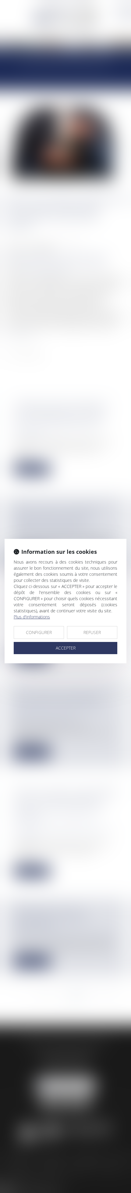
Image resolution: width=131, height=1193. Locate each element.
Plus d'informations (32, 617)
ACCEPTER (66, 648)
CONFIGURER (39, 632)
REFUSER (92, 632)
